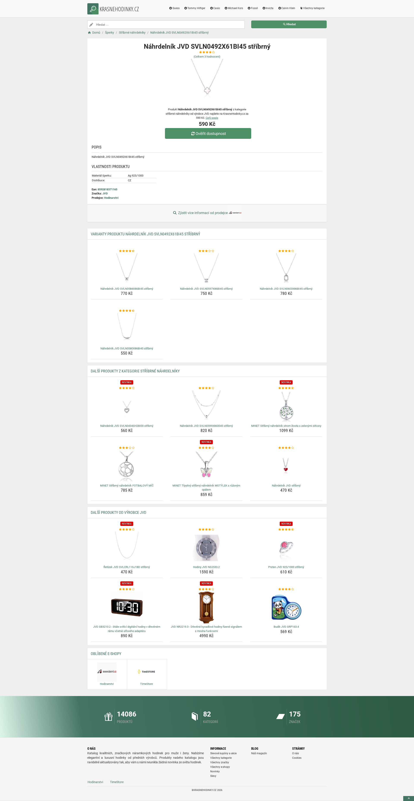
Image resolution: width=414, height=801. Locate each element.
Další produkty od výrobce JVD (118, 512)
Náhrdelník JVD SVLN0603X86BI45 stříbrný (286, 288)
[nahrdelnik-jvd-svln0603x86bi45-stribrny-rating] (286, 251)
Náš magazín (259, 753)
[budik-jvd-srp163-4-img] (286, 607)
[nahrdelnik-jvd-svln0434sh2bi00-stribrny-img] (127, 406)
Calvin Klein (288, 8)
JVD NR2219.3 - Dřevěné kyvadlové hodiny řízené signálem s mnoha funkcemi (206, 629)
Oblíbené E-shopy (106, 653)
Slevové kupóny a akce (223, 753)
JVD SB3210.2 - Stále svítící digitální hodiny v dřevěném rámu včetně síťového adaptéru (126, 629)
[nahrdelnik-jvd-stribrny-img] (286, 466)
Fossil (254, 8)
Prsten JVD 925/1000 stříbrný (286, 567)
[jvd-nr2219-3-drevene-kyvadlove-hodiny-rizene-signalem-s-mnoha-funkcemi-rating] (206, 589)
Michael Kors (235, 8)
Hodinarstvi (111, 197)
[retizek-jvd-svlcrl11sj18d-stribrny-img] (127, 548)
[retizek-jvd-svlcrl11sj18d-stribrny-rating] (127, 529)
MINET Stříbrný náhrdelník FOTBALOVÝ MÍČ (127, 485)
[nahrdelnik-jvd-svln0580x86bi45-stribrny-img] (127, 329)
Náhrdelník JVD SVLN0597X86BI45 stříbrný (206, 288)
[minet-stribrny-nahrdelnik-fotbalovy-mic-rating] (127, 448)
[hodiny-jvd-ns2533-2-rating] (206, 529)
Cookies (296, 757)
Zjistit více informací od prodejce (203, 213)
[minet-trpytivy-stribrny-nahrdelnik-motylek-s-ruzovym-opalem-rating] (206, 448)
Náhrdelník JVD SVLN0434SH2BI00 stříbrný (126, 425)
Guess (176, 8)
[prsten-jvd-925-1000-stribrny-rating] (286, 529)
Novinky (215, 771)
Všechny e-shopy (220, 766)
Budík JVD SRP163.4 (286, 626)
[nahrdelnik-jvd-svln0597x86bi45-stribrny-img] (206, 269)
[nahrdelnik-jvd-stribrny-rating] (286, 448)
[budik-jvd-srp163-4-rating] (286, 589)
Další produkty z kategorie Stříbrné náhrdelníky (135, 371)
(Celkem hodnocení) (207, 56)
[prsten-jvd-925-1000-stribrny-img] (286, 548)
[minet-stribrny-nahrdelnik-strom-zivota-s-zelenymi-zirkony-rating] (286, 388)
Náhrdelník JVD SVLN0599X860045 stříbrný (206, 425)
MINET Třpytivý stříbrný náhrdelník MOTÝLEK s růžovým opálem (206, 487)
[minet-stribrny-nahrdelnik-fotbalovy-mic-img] (127, 466)
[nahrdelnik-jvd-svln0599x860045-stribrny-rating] (206, 388)
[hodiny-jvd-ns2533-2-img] (206, 548)
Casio (216, 8)
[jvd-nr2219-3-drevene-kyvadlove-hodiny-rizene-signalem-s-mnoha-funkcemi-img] (206, 607)
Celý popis (212, 117)
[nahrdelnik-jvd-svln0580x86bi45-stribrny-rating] (127, 311)
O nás (295, 753)
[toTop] (408, 798)
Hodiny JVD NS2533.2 (206, 567)
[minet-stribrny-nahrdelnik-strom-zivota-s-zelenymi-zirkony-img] (286, 406)
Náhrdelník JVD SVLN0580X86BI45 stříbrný (126, 348)
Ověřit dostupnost (211, 133)
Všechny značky (219, 762)
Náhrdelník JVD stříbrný (286, 485)
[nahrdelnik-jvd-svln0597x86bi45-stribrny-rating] (206, 251)
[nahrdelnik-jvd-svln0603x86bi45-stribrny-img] (286, 269)
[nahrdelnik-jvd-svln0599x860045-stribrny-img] (206, 406)
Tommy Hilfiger (196, 8)
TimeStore (117, 782)
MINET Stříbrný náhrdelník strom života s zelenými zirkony (286, 425)
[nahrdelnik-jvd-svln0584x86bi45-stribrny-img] (127, 269)
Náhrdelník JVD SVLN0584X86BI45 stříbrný (126, 288)
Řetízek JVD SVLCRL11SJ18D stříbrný (127, 567)
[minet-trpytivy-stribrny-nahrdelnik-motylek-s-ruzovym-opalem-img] (206, 466)
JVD (105, 193)
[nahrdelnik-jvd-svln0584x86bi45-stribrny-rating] (127, 251)
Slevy (213, 776)
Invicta (269, 8)
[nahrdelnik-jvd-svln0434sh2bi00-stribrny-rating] (127, 388)
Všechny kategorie (314, 8)
